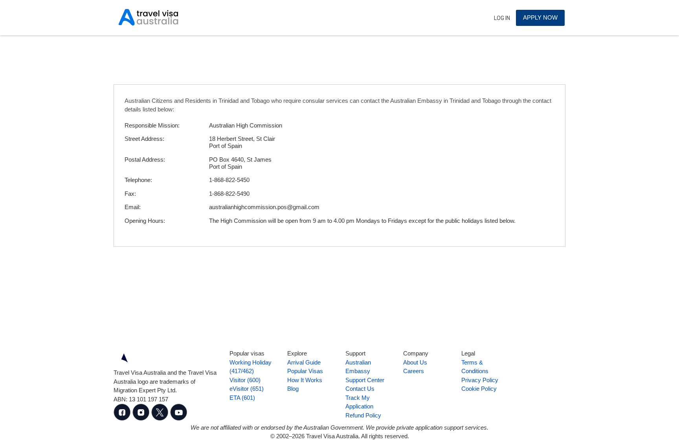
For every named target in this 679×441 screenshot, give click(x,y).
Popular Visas (305, 371)
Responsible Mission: (152, 125)
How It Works (304, 380)
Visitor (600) (245, 380)
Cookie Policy (479, 388)
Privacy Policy (479, 380)
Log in (502, 18)
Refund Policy (363, 415)
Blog (293, 388)
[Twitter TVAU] (160, 418)
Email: (133, 207)
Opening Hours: (145, 220)
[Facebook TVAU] (123, 418)
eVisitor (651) (246, 388)
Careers (413, 371)
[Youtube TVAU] (178, 418)
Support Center (364, 380)
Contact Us (359, 388)
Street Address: (144, 138)
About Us (415, 362)
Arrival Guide (304, 362)
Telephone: (138, 180)
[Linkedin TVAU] (141, 418)
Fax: (130, 193)
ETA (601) (242, 397)
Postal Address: (145, 159)
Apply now (540, 17)
